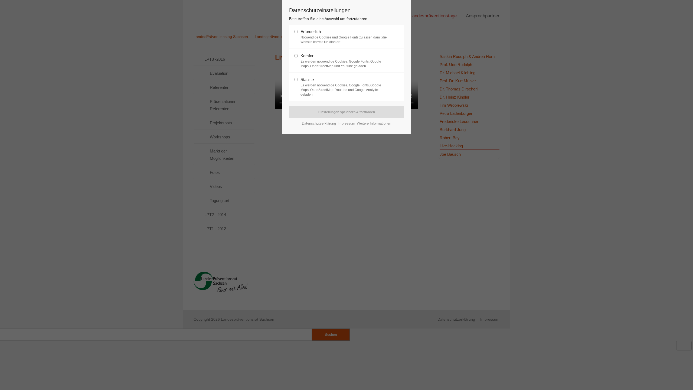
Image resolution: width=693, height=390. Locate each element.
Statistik (307, 79)
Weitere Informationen (374, 123)
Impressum (346, 123)
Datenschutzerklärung (319, 123)
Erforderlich (310, 31)
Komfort (307, 55)
